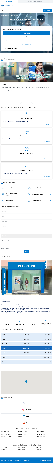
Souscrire (46, 124)
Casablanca (4, 447)
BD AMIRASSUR (39, 438)
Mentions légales (4, 460)
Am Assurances (17, 15)
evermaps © (49, 456)
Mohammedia (21, 449)
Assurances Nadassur (6, 434)
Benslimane (38, 449)
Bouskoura (3, 449)
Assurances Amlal (23, 431)
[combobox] (26, 40)
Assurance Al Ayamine (6, 436)
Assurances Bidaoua (23, 434)
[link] (13, 188)
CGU (11, 460)
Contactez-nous (18, 460)
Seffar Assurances (5, 431)
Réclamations (26, 460)
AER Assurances (5, 433)
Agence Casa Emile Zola (41, 433)
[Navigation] (2, 10)
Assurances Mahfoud (41, 436)
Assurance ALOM (40, 431)
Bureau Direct (21, 438)
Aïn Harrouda (21, 447)
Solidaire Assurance (23, 433)
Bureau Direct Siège (40, 434)
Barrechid (38, 447)
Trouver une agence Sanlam (7, 15)
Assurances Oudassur (6, 438)
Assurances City (22, 436)
